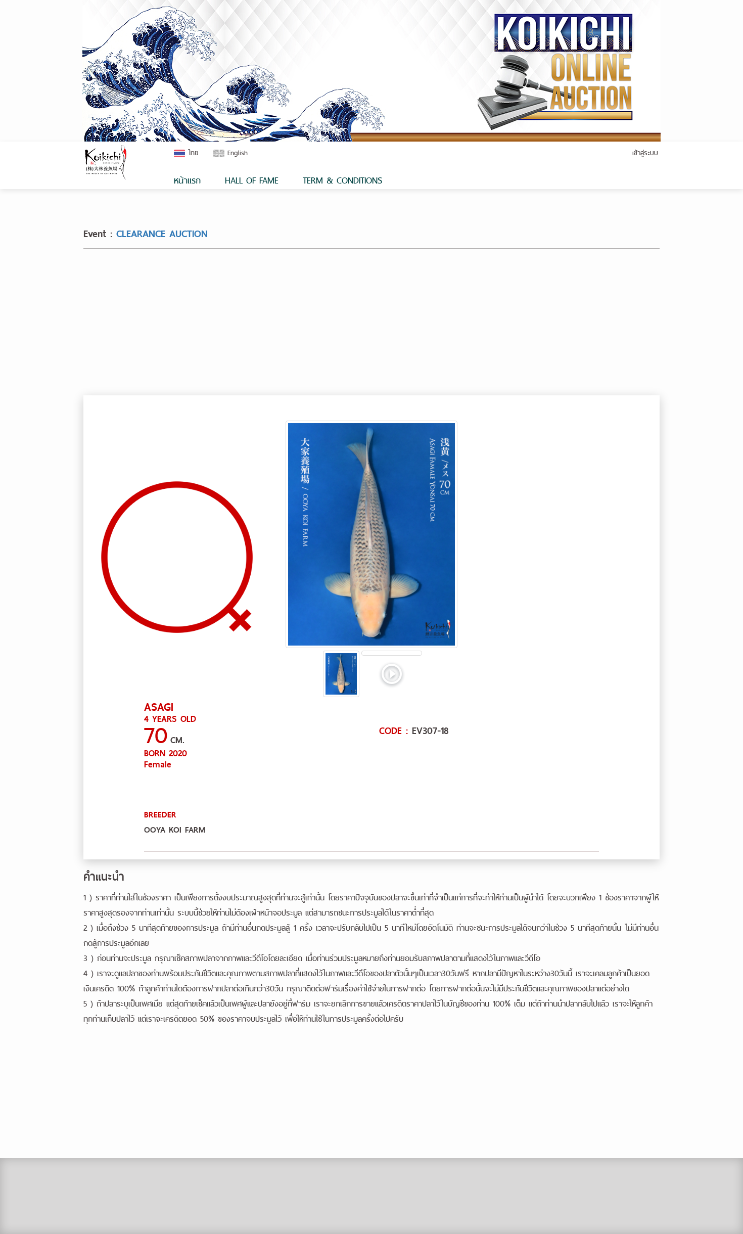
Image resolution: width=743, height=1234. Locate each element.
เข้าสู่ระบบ (645, 152)
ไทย (193, 152)
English (236, 152)
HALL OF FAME (251, 180)
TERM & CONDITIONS (342, 180)
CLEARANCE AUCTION (162, 234)
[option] (371, 534)
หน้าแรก (187, 180)
